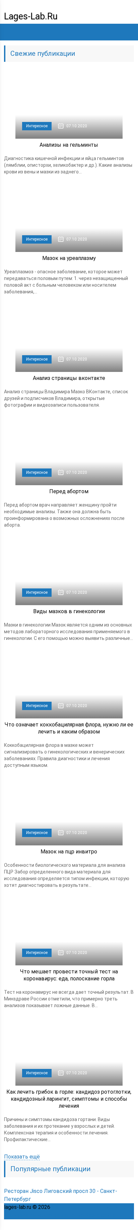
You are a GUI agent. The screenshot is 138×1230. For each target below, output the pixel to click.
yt (69, 1224)
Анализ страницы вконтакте (69, 378)
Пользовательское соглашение (44, 1215)
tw (99, 1224)
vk (128, 1224)
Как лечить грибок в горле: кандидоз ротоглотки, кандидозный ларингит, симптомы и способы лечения (68, 1099)
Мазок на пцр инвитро (69, 851)
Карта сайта (100, 1215)
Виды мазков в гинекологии (69, 611)
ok (55, 1224)
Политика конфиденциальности (92, 1207)
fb (84, 1224)
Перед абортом (68, 491)
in (114, 1224)
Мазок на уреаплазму (69, 258)
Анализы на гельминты (69, 145)
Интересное (37, 126)
